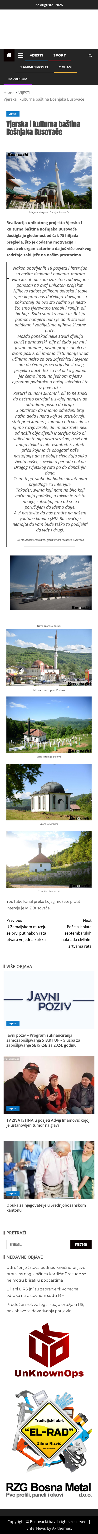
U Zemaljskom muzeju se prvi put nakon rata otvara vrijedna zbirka (26, 930)
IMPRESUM (17, 79)
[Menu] (20, 55)
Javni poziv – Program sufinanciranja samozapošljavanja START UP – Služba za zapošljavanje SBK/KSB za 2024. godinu (43, 1040)
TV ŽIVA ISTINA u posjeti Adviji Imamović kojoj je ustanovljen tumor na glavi (47, 1123)
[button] (20, 55)
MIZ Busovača (64, 518)
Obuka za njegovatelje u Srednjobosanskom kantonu (46, 1208)
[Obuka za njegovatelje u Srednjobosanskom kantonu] (49, 1170)
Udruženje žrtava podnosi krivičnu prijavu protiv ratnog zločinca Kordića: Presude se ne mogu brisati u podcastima (46, 1274)
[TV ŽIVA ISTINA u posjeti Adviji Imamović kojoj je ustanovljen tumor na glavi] (49, 1085)
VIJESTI (36, 55)
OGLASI (65, 67)
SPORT (59, 55)
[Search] (90, 55)
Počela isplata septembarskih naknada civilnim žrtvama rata (76, 933)
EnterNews (36, 1528)
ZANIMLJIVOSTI (34, 67)
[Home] (9, 55)
